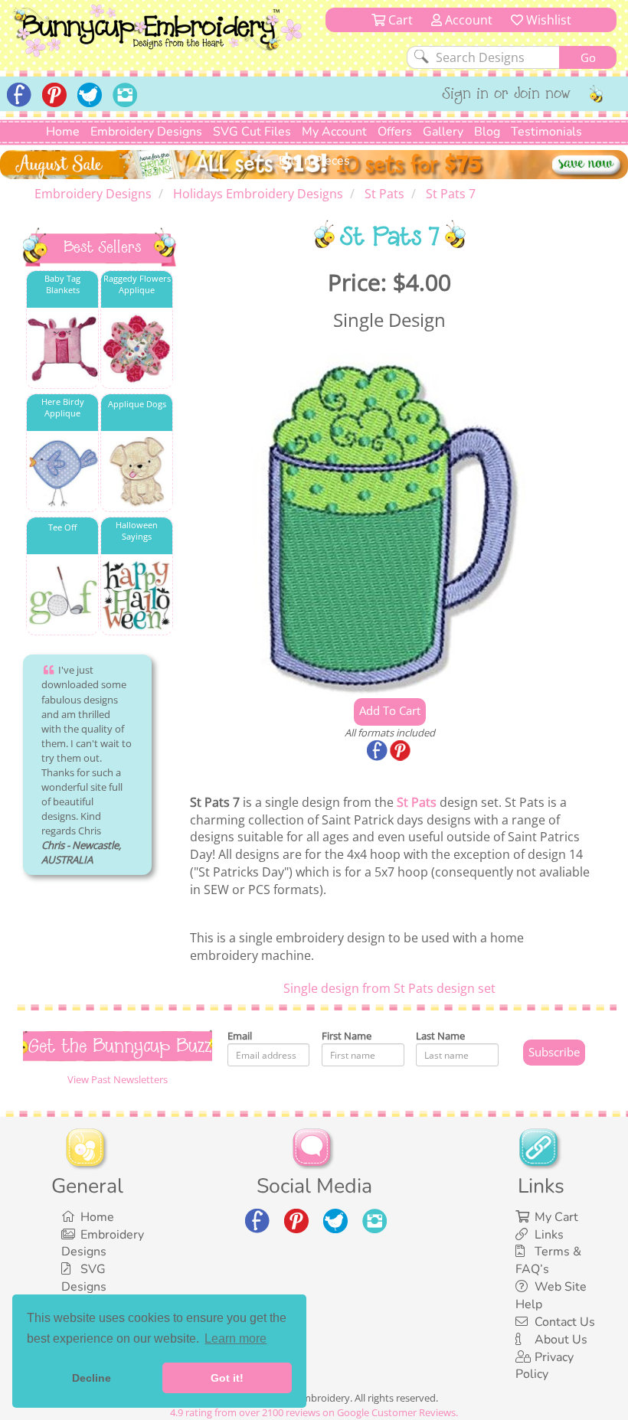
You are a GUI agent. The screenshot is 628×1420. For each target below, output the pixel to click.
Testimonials (546, 131)
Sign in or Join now (507, 95)
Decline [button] (91, 1378)
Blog (487, 131)
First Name (346, 1036)
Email (239, 1036)
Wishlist (547, 19)
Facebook (378, 751)
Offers (395, 131)
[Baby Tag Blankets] (62, 348)
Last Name (440, 1036)
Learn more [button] (235, 1338)
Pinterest (401, 751)
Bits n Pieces (314, 160)
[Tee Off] (62, 595)
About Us (561, 1339)
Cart (399, 19)
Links (549, 1234)
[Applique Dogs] (136, 472)
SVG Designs (83, 1278)
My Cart (556, 1217)
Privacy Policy (544, 1366)
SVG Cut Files (252, 131)
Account (467, 19)
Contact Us (565, 1322)
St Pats (417, 802)
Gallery (443, 131)
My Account (334, 131)
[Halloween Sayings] (136, 595)
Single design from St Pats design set (389, 988)
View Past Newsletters (117, 1079)
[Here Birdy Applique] (62, 472)
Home (63, 131)
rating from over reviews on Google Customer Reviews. (314, 1412)
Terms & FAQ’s (548, 1260)
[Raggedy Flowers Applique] (136, 348)
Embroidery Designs (146, 131)
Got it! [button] (227, 1378)
